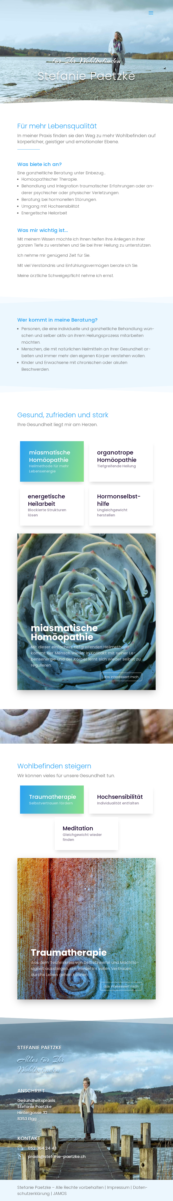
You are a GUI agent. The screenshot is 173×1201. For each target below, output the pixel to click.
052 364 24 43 (42, 1148)
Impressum (118, 1187)
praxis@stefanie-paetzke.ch (57, 1156)
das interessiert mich (121, 676)
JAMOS (60, 1193)
